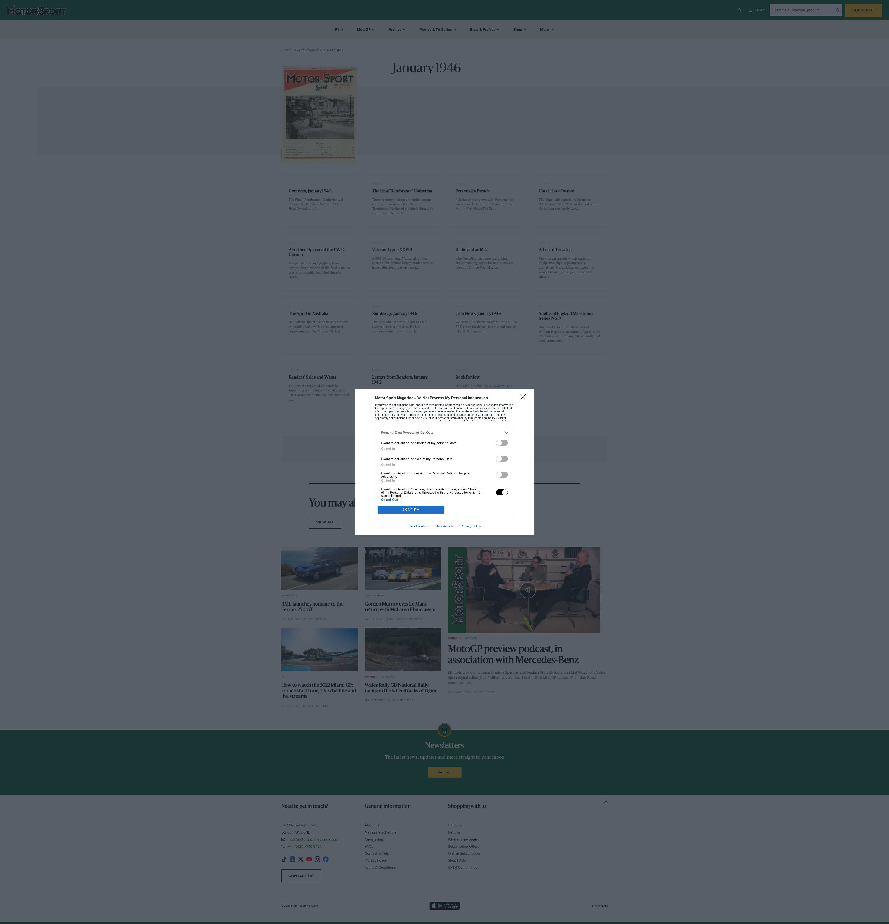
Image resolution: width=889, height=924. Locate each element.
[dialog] (444, 462)
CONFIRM (411, 509)
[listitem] (444, 432)
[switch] (502, 443)
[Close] (524, 398)
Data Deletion (418, 526)
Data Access (444, 526)
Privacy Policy (471, 526)
